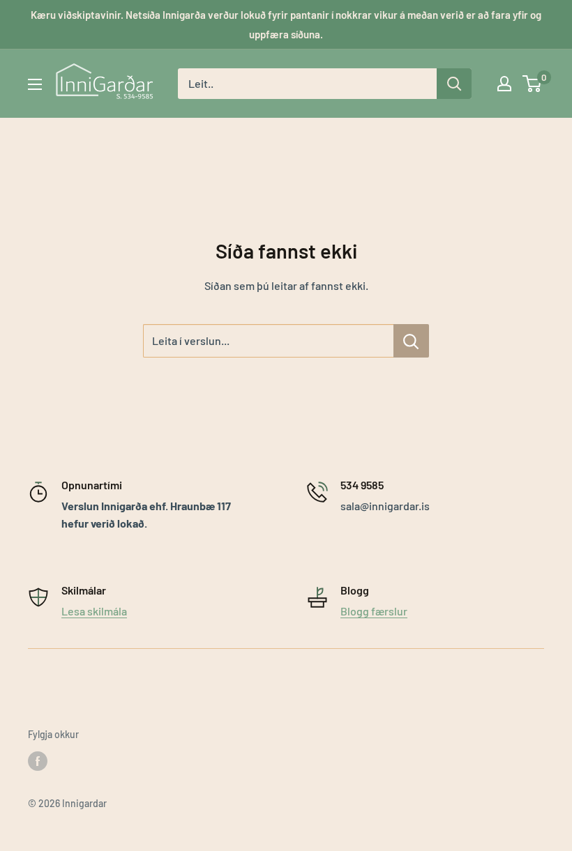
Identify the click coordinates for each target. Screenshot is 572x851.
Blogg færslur (373, 611)
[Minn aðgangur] (504, 83)
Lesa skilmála (94, 611)
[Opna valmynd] (35, 84)
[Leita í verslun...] (411, 341)
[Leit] (454, 83)
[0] (532, 83)
